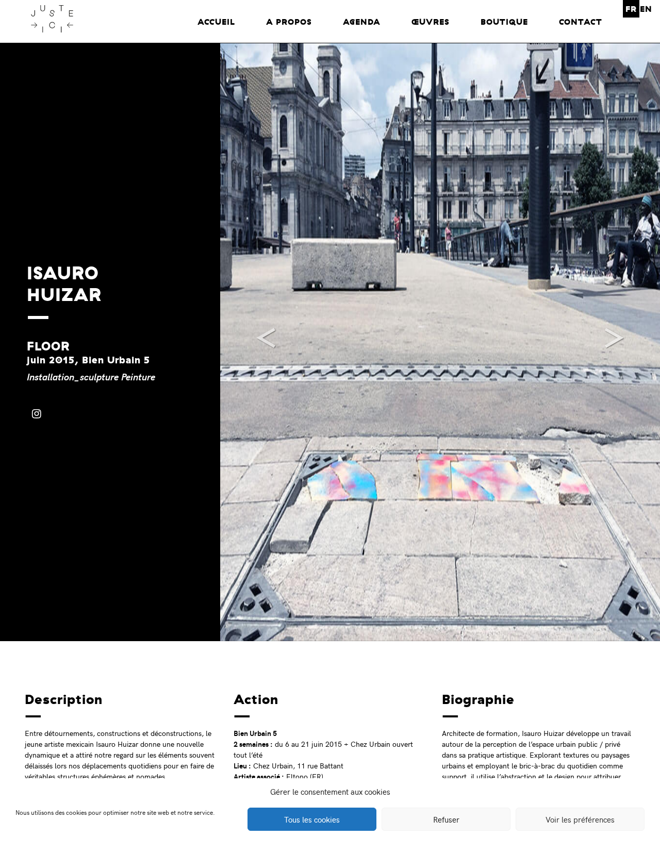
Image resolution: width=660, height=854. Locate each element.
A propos (289, 21)
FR (631, 9)
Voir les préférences (580, 819)
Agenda (362, 21)
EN (646, 9)
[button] (253, 342)
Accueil (216, 21)
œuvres (430, 21)
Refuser (446, 819)
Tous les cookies (312, 819)
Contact (580, 21)
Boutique (504, 21)
